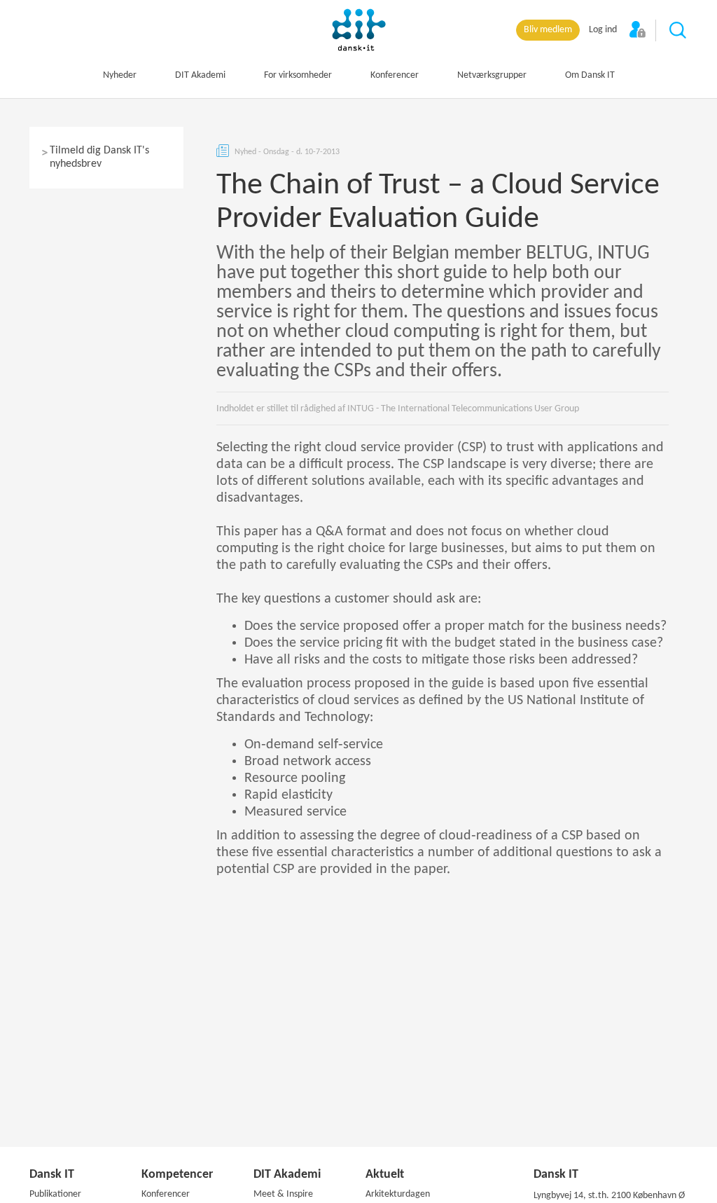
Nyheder (120, 75)
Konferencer (394, 75)
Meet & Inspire (283, 1194)
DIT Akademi (200, 75)
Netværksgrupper (492, 75)
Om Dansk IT (590, 75)
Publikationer (55, 1194)
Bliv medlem (548, 30)
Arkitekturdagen (398, 1194)
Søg (678, 31)
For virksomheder (298, 75)
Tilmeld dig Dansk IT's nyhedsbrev (99, 157)
